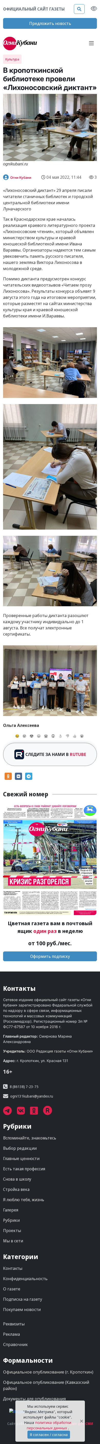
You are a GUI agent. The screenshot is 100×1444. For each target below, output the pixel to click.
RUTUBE (78, 754)
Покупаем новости (22, 1309)
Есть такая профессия (24, 1169)
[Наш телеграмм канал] (10, 1112)
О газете (11, 1289)
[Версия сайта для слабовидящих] (94, 9)
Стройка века (16, 1189)
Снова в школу (17, 1179)
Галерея (10, 1210)
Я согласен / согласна (49, 1434)
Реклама (11, 1334)
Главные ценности (21, 1158)
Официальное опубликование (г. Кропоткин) (48, 1372)
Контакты (12, 1268)
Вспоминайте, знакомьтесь (29, 1138)
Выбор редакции (20, 1148)
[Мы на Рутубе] (50, 1112)
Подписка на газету (22, 1299)
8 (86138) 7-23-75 (24, 1086)
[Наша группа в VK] (23, 1112)
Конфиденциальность (25, 1278)
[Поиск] (79, 9)
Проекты (12, 1230)
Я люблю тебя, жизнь (23, 1199)
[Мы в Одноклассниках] (36, 1112)
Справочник (15, 1344)
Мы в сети (13, 1241)
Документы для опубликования (34, 1399)
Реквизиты (14, 1324)
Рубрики (11, 1220)
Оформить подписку (50, 956)
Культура (12, 59)
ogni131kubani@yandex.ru (31, 1096)
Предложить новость (50, 23)
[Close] (81, 1421)
